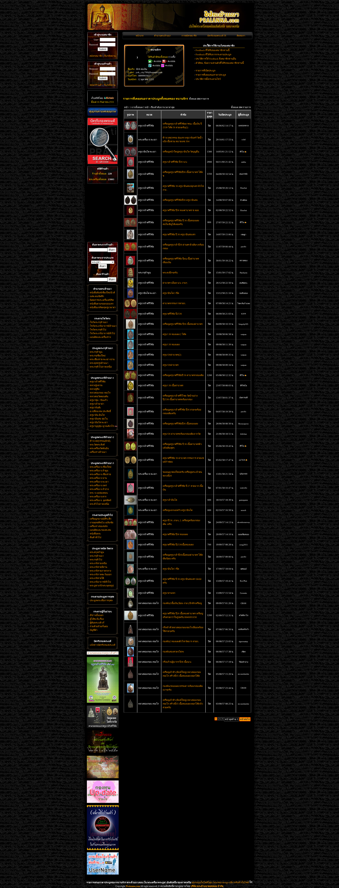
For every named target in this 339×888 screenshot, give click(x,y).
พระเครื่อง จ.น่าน (98, 478)
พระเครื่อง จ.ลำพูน (99, 470)
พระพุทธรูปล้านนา (99, 363)
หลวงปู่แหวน (96, 385)
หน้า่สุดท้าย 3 (231, 719)
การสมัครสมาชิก (189, 35)
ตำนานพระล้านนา (162, 35)
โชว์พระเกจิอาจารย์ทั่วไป (102, 333)
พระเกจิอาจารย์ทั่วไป (100, 582)
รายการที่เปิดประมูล (205, 70)
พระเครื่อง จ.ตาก (98, 496)
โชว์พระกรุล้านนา (99, 322)
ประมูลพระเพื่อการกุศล (101, 600)
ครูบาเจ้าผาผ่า (97, 403)
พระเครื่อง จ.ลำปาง (99, 489)
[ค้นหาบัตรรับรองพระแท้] (102, 163)
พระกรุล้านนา (97, 556)
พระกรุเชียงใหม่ (98, 355)
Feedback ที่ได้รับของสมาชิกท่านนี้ (213, 50)
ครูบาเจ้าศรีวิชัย (98, 381)
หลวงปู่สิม (95, 389)
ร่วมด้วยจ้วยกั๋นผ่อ (99, 626)
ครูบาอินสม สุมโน (99, 418)
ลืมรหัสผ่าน (110, 56)
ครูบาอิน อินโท (97, 415)
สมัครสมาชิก (96, 56)
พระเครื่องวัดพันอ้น (99, 448)
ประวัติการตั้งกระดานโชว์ (208, 79)
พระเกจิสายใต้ (97, 578)
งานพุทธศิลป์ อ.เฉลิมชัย (101, 522)
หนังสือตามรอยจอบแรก (102, 303)
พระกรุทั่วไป (96, 559)
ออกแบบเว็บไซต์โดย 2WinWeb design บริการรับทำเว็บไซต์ (220, 882)
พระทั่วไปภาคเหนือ (99, 504)
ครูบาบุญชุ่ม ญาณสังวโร (102, 426)
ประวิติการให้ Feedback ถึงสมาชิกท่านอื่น (216, 58)
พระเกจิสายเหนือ (98, 563)
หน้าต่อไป (245, 719)
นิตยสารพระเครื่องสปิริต (102, 300)
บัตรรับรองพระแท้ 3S (216, 35)
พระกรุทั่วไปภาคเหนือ (101, 366)
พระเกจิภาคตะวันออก (101, 574)
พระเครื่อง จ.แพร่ (98, 485)
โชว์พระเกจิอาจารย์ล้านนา (103, 326)
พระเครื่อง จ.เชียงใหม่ (100, 467)
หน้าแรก (140, 35)
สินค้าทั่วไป (95, 537)
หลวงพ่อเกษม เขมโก (100, 392)
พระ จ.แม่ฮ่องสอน (99, 493)
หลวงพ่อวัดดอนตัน (99, 396)
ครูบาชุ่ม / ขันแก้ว (99, 400)
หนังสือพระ (95, 533)
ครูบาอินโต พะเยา (99, 422)
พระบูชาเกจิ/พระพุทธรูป (102, 585)
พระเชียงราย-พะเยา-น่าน (102, 359)
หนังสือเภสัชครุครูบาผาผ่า (103, 307)
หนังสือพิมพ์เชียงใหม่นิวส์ (102, 292)
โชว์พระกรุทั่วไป (98, 329)
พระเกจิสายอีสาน (98, 567)
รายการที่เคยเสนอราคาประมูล (211, 74)
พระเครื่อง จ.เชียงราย (100, 474)
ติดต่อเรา (241, 35)
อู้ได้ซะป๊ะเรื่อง (97, 619)
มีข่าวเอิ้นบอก (96, 615)
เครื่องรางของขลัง (99, 526)
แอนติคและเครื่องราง (100, 337)
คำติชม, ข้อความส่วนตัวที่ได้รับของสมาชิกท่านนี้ (220, 63)
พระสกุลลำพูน (97, 552)
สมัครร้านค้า (96, 85)
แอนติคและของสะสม (100, 530)
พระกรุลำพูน (96, 352)
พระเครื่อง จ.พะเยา (99, 481)
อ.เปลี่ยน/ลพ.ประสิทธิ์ (100, 411)
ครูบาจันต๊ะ (95, 407)
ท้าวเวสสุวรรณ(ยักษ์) (100, 441)
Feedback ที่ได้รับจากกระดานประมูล (213, 54)
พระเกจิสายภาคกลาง (100, 570)
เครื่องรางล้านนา (98, 452)
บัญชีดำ (93, 630)
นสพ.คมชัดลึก (97, 296)
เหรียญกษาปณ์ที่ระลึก (100, 518)
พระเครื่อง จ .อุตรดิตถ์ (100, 500)
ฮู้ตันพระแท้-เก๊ (97, 622)
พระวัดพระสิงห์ (97, 444)
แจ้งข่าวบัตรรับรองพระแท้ (102, 645)
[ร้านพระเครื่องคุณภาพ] (102, 111)
